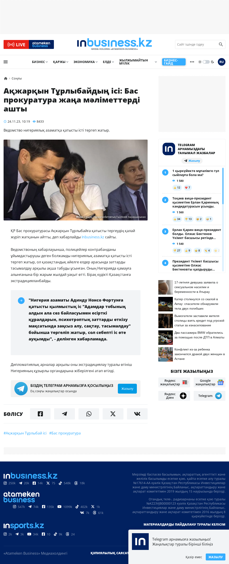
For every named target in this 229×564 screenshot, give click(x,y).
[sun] (200, 62)
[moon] (212, 62)
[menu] (5, 62)
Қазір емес (194, 557)
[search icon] (220, 44)
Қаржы (59, 62)
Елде (107, 62)
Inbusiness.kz (93, 237)
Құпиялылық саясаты (111, 553)
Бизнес (38, 62)
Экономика (84, 62)
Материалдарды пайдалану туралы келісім (184, 524)
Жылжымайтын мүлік (133, 61)
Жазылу (215, 557)
